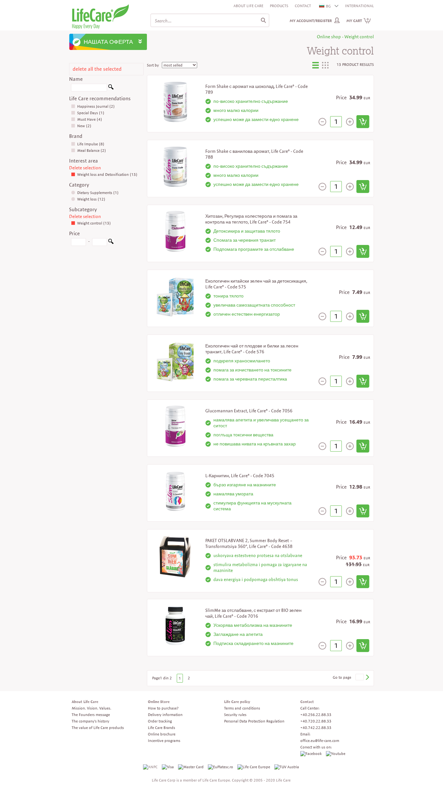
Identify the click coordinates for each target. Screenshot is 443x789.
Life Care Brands (161, 727)
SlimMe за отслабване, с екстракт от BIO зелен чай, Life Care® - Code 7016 (253, 613)
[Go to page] (367, 677)
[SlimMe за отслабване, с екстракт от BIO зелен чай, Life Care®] (175, 625)
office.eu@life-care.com (319, 740)
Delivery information (165, 714)
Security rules (235, 714)
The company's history (90, 721)
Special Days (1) (90, 112)
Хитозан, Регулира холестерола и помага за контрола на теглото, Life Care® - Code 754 (251, 219)
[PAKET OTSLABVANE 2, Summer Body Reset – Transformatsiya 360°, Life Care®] (175, 555)
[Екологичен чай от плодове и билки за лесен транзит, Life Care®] (175, 360)
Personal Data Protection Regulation (254, 721)
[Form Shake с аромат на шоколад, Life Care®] (175, 101)
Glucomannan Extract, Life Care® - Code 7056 (249, 411)
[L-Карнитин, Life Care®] (175, 490)
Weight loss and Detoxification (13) (107, 174)
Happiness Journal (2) (96, 106)
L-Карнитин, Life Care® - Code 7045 (239, 476)
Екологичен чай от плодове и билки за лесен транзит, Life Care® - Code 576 (251, 349)
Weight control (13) (94, 223)
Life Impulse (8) (90, 143)
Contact (303, 5)
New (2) (84, 125)
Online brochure (161, 734)
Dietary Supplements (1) (98, 192)
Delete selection (85, 168)
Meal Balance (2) (91, 150)
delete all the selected (97, 69)
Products (279, 5)
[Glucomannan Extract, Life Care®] (175, 425)
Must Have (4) (89, 119)
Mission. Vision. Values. (91, 708)
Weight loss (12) (91, 199)
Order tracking (160, 721)
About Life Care (248, 5)
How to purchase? (163, 708)
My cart (357, 20)
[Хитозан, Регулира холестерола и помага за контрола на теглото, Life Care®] (175, 230)
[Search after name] (111, 88)
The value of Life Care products (98, 727)
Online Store (159, 701)
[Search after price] (111, 242)
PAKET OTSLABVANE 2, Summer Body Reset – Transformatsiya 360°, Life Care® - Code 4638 (249, 543)
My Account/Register (311, 20)
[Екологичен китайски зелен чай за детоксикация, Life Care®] (175, 295)
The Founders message (91, 714)
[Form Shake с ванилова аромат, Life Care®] (175, 166)
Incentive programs (164, 740)
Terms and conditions (242, 708)
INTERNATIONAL (359, 5)
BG (328, 6)
